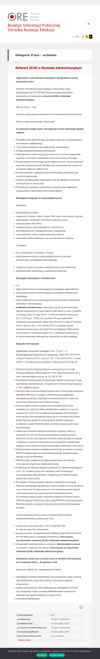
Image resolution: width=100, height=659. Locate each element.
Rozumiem (42, 655)
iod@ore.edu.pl (31, 387)
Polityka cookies (57, 655)
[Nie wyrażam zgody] (96, 653)
